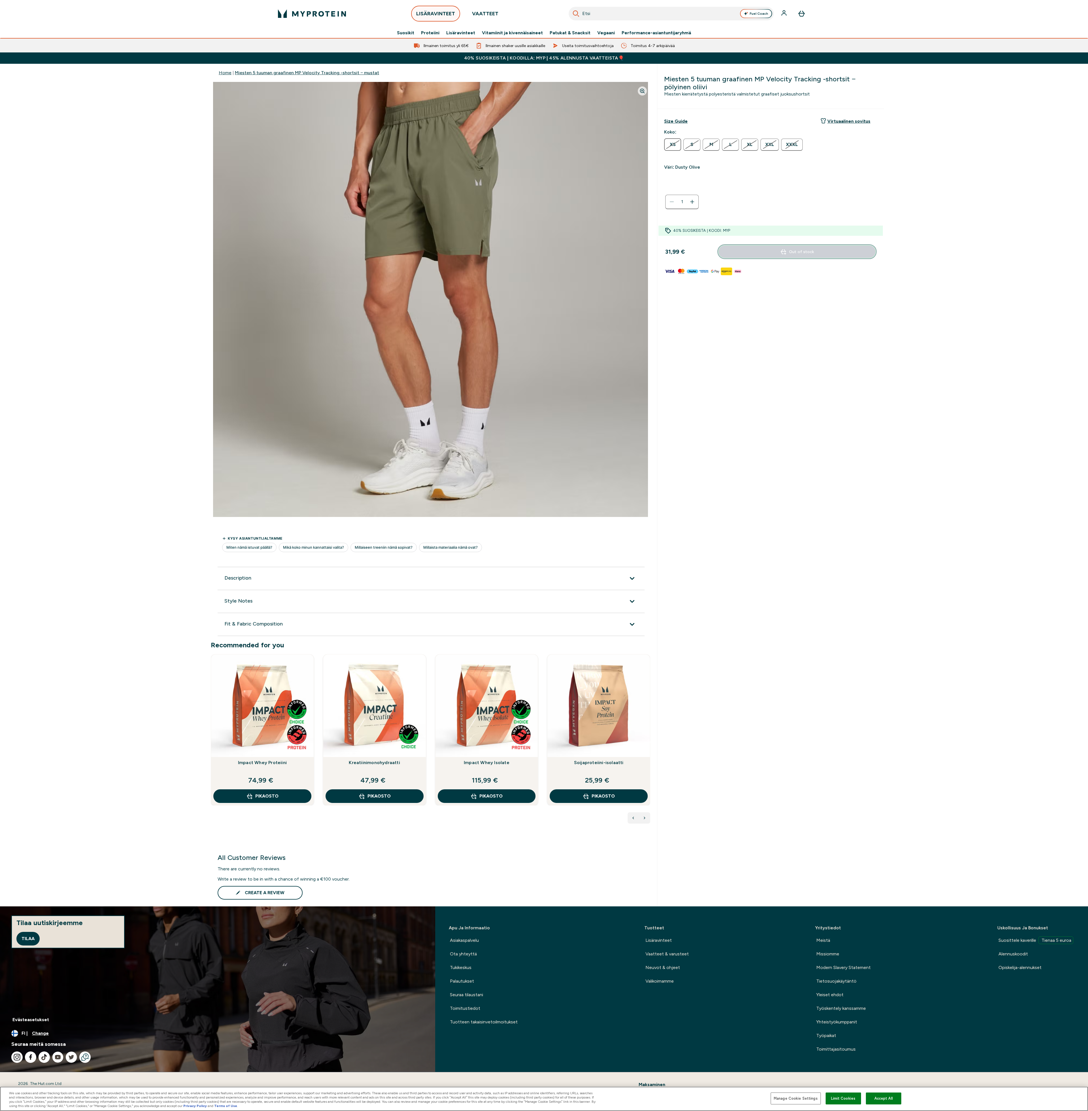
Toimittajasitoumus (836, 1049)
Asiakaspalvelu (464, 940)
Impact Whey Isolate (486, 762)
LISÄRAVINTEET (435, 13)
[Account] (784, 14)
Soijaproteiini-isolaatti (599, 762)
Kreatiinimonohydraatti (374, 762)
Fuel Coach (759, 14)
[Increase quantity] (692, 202)
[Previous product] (633, 818)
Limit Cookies (843, 1098)
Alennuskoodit (1013, 953)
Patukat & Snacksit (570, 33)
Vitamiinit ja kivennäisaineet (512, 33)
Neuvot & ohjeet (662, 967)
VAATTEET (485, 13)
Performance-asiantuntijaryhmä (656, 33)
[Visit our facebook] (30, 1057)
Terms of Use (225, 1106)
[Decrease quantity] (672, 202)
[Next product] (644, 818)
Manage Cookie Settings (796, 1098)
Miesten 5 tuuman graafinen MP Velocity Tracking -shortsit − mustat (307, 72)
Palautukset (462, 981)
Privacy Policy (195, 1106)
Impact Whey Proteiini (262, 762)
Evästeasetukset (30, 1019)
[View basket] (801, 13)
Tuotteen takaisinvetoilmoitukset (484, 1021)
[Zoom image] (642, 91)
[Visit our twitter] (71, 1057)
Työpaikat (826, 1035)
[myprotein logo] (312, 13)
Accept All (883, 1098)
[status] (682, 202)
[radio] (672, 144)
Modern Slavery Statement (843, 967)
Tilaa (28, 938)
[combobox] (671, 13)
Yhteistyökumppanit (836, 1021)
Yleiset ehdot (829, 994)
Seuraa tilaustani (466, 994)
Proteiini (430, 33)
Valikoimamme (659, 981)
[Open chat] (85, 1057)
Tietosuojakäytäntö (836, 981)
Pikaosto (267, 796)
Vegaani (606, 33)
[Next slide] (649, 742)
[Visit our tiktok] (44, 1057)
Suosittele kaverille (1034, 940)
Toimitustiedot (465, 1008)
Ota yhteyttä (463, 953)
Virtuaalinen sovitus (848, 121)
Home (225, 72)
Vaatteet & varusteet (667, 953)
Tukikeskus (460, 967)
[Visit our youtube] (57, 1057)
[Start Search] (576, 13)
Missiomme (827, 953)
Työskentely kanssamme (841, 1008)
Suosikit (405, 33)
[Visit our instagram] (17, 1057)
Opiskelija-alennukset (1020, 967)
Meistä (823, 940)
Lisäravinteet (460, 33)
